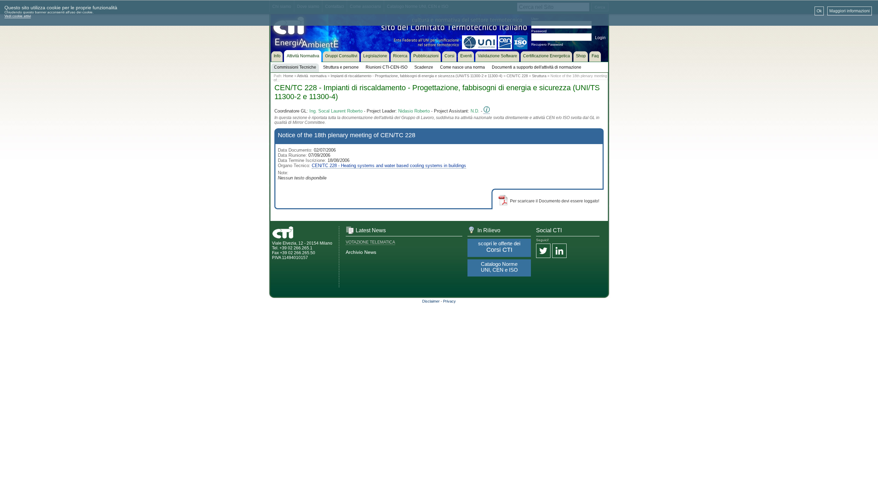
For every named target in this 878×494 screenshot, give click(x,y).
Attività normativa (312, 76)
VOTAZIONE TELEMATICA (370, 242)
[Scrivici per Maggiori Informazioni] (487, 111)
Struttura (539, 76)
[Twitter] (543, 251)
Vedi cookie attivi (17, 16)
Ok (819, 11)
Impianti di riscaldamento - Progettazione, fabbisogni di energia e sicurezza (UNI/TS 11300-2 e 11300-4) (416, 76)
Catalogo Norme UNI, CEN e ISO (499, 267)
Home (288, 76)
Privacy (449, 301)
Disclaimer (431, 301)
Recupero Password (547, 44)
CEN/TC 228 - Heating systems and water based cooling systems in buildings (389, 165)
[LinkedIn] (559, 251)
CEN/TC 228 (517, 76)
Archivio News (361, 252)
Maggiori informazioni (849, 11)
